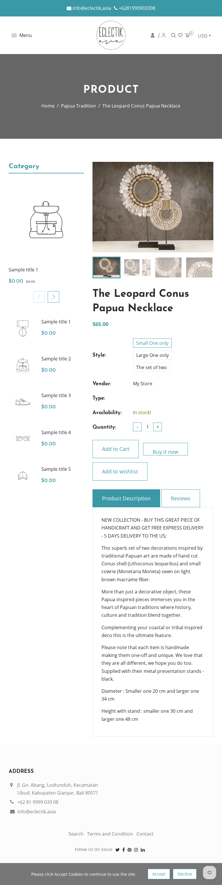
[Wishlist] (180, 35)
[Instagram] (136, 850)
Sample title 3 (56, 395)
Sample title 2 (56, 359)
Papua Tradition (78, 106)
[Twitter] (118, 850)
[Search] (174, 35)
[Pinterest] (130, 850)
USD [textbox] (203, 36)
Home (48, 106)
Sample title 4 (56, 432)
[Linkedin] (143, 850)
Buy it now (165, 451)
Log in (155, 35)
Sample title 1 (23, 269)
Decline (184, 874)
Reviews (180, 498)
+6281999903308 (136, 8)
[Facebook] (124, 850)
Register (164, 35)
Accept (158, 874)
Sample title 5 (56, 469)
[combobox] (204, 36)
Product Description (126, 498)
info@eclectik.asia (91, 8)
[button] (53, 297)
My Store (142, 383)
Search (76, 834)
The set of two (151, 367)
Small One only (152, 343)
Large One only (152, 355)
